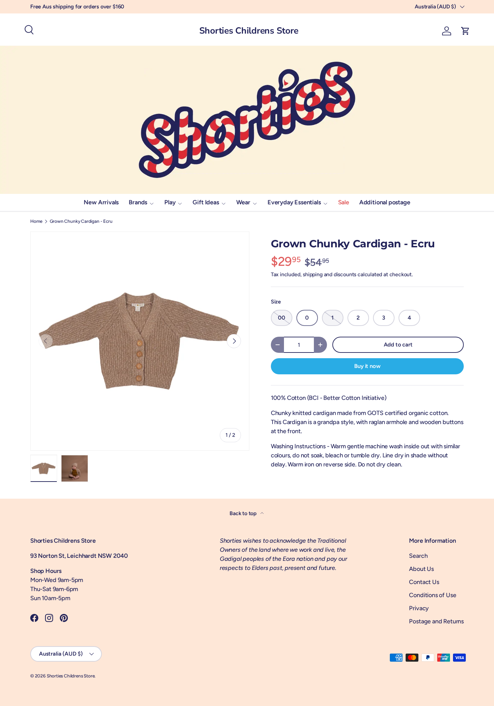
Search (418, 555)
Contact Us (424, 582)
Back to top (244, 513)
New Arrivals (101, 202)
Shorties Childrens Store (71, 675)
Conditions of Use (432, 595)
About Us (421, 569)
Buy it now (367, 366)
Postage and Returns (436, 621)
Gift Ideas (206, 202)
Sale (343, 202)
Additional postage (384, 202)
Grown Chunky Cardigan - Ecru (81, 221)
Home (36, 221)
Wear (243, 202)
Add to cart (398, 344)
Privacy (419, 608)
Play (169, 202)
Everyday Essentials (294, 202)
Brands (138, 202)
